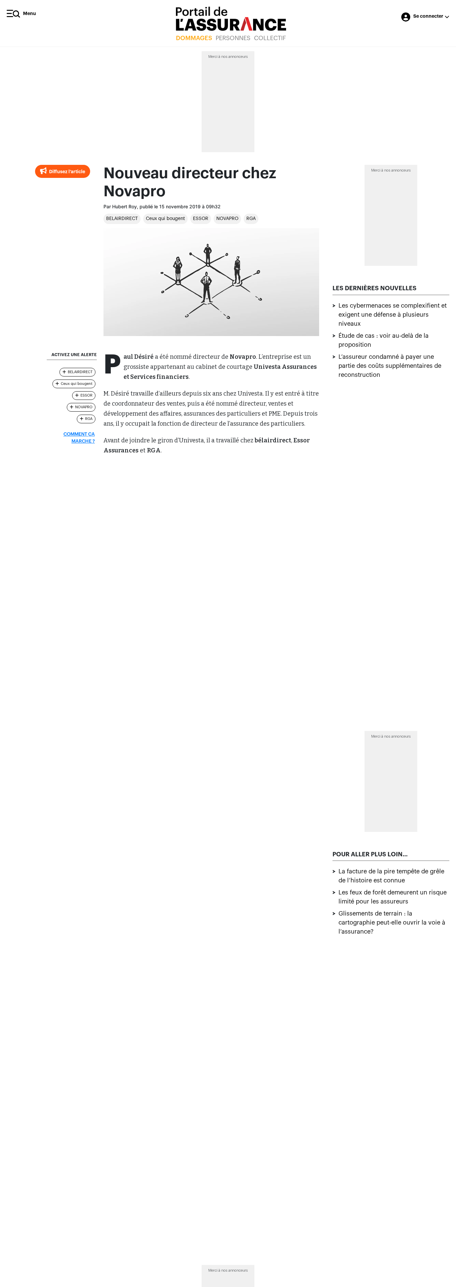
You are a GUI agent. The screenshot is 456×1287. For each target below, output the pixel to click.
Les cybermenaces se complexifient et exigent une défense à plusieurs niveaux (392, 315)
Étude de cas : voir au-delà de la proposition (383, 340)
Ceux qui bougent (165, 218)
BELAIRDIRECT (122, 218)
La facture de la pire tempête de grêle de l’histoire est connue (391, 876)
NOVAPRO (227, 218)
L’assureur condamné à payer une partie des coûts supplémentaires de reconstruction (389, 366)
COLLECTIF (270, 38)
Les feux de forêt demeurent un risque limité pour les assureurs (392, 897)
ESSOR (200, 218)
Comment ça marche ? (79, 438)
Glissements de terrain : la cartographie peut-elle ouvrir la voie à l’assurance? (391, 923)
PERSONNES (233, 38)
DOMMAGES (194, 38)
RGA (251, 218)
